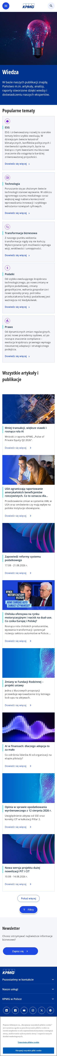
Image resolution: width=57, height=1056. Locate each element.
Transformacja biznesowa (21, 233)
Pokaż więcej (28, 898)
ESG (7, 127)
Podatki (9, 274)
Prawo (9, 327)
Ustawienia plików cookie (28, 1042)
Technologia (12, 184)
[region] (28, 1036)
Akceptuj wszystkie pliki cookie (28, 1050)
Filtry (28, 909)
